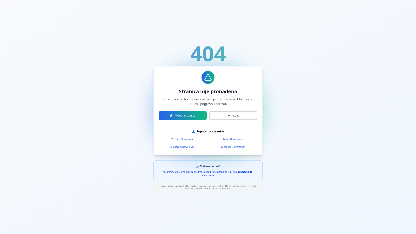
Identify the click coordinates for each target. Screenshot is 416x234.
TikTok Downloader (233, 139)
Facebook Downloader (233, 146)
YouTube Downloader (183, 139)
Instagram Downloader (182, 146)
